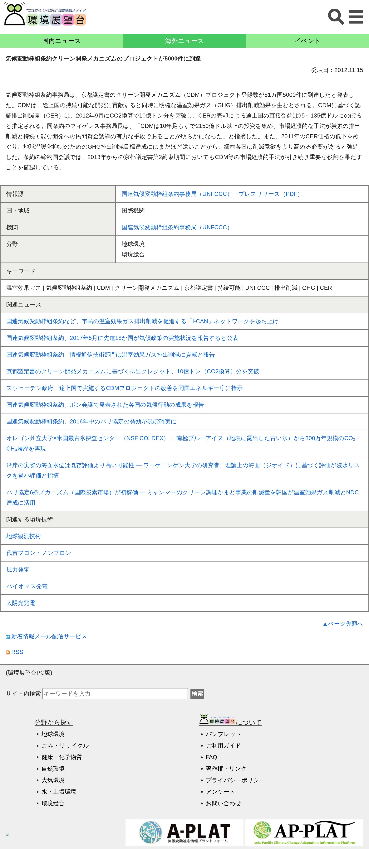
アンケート (220, 792)
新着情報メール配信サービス (48, 636)
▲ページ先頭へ (342, 623)
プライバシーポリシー (235, 780)
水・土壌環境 (59, 792)
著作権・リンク (226, 768)
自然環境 (53, 768)
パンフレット (224, 734)
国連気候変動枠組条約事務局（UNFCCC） (177, 227)
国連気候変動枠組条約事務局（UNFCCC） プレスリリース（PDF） (212, 194)
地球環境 (53, 734)
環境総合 (53, 803)
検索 (197, 693)
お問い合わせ (223, 803)
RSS (16, 652)
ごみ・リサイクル (65, 745)
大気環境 (53, 780)
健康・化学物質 (62, 757)
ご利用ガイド (223, 745)
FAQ (211, 757)
